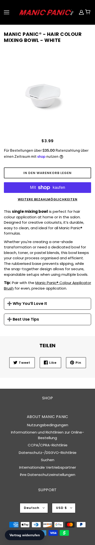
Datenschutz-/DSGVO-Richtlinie (47, 452)
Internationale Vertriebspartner (47, 467)
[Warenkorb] (90, 12)
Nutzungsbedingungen (47, 424)
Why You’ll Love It (30, 303)
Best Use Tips (26, 319)
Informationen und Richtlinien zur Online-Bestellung (47, 435)
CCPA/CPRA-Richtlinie (47, 445)
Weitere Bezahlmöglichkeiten (47, 199)
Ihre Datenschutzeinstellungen (47, 474)
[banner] (47, 12)
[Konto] (82, 12)
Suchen (47, 459)
